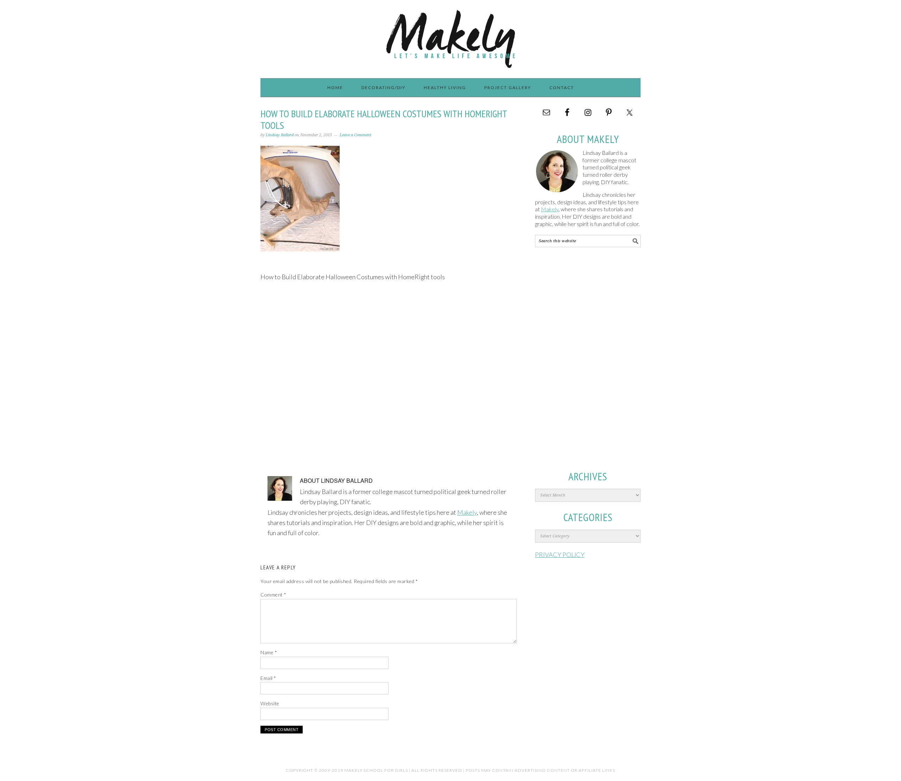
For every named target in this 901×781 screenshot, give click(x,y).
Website (269, 703)
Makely (450, 36)
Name (268, 652)
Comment (273, 595)
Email (268, 678)
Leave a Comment (355, 135)
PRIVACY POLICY (560, 554)
